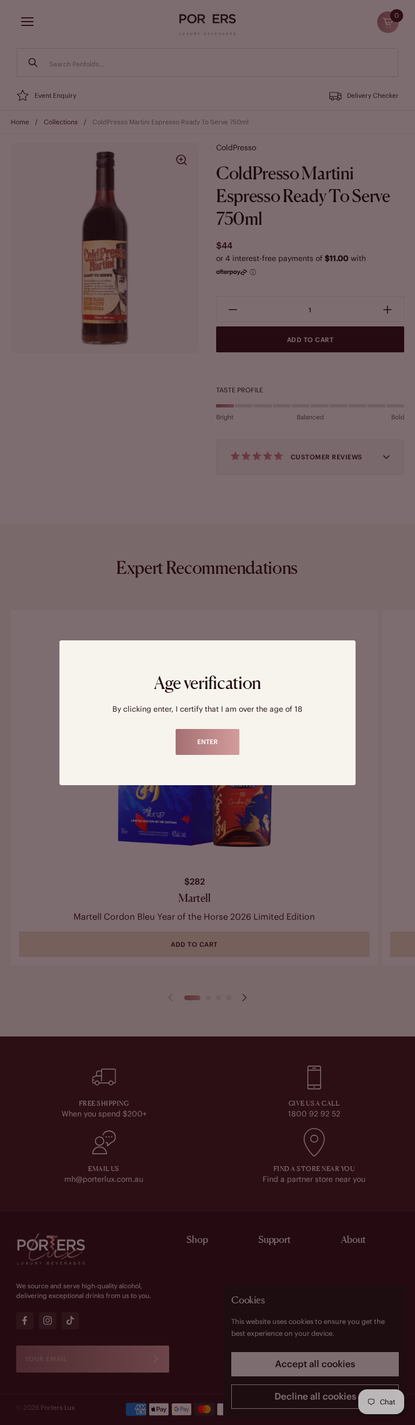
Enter (207, 742)
